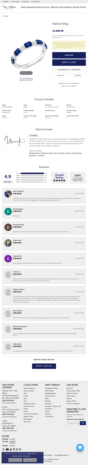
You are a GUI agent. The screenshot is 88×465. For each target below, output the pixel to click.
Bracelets (32, 155)
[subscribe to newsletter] (83, 423)
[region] (26, 52)
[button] (5, 1)
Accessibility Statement (61, 455)
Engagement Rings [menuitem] (51, 388)
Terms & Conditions (46, 455)
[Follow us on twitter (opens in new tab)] (3, 449)
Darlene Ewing (18, 225)
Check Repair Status (73, 391)
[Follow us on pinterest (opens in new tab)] (20, 449)
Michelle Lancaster (20, 326)
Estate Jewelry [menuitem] (50, 396)
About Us (70, 388)
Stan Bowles (17, 311)
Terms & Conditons (73, 404)
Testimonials (71, 396)
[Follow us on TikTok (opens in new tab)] (11, 449)
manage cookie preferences (20, 456)
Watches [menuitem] (48, 414)
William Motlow (19, 289)
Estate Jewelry (50, 7)
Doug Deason (18, 209)
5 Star (18, 173)
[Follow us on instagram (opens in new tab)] (17, 449)
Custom (62, 7)
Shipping (60, 75)
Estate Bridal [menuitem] (49, 391)
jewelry (6, 16)
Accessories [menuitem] (49, 416)
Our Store (80, 7)
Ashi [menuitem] (25, 393)
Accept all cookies (30, 460)
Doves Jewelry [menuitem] (29, 391)
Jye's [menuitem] (25, 401)
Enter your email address (75, 419)
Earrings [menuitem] (47, 401)
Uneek (25, 107)
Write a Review (44, 366)
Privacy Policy (71, 401)
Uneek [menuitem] (26, 409)
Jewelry (39, 7)
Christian (16, 272)
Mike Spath (17, 344)
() (46, 173)
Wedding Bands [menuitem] (50, 393)
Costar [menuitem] (26, 396)
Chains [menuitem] (47, 411)
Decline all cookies (15, 460)
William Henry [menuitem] (28, 416)
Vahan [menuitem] (26, 411)
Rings (56, 153)
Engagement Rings (46, 153)
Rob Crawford (18, 191)
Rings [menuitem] (47, 398)
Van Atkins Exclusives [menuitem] (31, 414)
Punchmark (47, 461)
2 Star (18, 180)
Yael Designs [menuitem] (28, 419)
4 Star (18, 175)
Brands (31, 7)
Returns (78, 75)
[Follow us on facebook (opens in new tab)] (14, 449)
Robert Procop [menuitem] (29, 406)
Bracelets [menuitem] (48, 404)
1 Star (18, 182)
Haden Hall (17, 240)
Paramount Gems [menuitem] (30, 404)
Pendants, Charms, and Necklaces (70, 153)
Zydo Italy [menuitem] (27, 422)
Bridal (24, 7)
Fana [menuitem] (25, 398)
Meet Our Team (72, 393)
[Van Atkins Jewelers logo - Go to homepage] (10, 7)
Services (70, 7)
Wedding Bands (34, 153)
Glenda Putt (17, 256)
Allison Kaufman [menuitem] (29, 388)
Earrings (41, 155)
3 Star (18, 177)
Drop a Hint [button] (69, 62)
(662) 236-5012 (26, 80)
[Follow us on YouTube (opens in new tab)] (7, 449)
